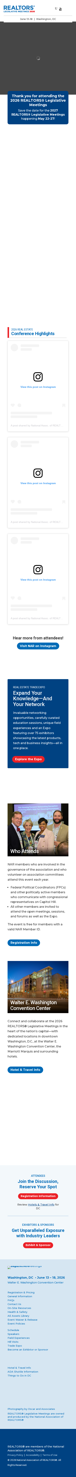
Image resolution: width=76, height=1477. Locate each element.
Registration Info (24, 942)
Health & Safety (17, 1311)
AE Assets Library (18, 1315)
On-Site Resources (19, 1307)
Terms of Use (49, 1455)
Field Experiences (19, 1337)
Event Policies (16, 1323)
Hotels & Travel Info (41, 1204)
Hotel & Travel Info (25, 1070)
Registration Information (38, 1196)
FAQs (11, 1300)
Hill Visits (13, 1341)
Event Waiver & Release (22, 1319)
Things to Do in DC (19, 1375)
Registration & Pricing (21, 1292)
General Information (20, 1296)
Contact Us (14, 1304)
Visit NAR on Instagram (38, 646)
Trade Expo (15, 1345)
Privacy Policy (15, 1455)
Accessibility (33, 1455)
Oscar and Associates (41, 1408)
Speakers (13, 1333)
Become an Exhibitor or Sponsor (28, 1349)
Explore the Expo (28, 759)
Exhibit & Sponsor (38, 1245)
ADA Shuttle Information (23, 1371)
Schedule (13, 1330)
